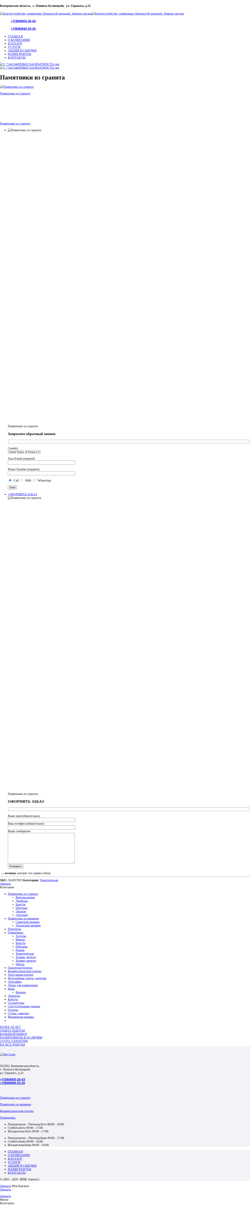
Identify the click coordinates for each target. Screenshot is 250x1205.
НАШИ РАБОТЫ (19, 54)
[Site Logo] (7, 1054)
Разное (20, 950)
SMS (27, 480)
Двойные (22, 901)
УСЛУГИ (14, 47)
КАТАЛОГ (15, 43)
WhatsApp (43, 480)
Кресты (21, 904)
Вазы (11, 988)
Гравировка (15, 932)
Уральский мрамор (28, 925)
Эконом (21, 911)
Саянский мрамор (27, 922)
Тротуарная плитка (20, 974)
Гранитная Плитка (20, 967)
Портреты (14, 929)
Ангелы (21, 936)
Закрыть (5, 883)
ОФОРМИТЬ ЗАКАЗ (22, 494)
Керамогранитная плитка (24, 971)
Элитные (22, 915)
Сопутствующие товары (24, 1006)
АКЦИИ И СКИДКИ (22, 50)
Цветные (22, 908)
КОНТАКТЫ (17, 57)
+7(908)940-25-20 (23, 28)
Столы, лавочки (18, 1013)
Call (15, 480)
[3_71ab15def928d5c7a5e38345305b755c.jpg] (29, 64)
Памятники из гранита (23, 893)
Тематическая (49, 880)
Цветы (20, 964)
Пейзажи (22, 946)
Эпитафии (15, 981)
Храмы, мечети (26, 957)
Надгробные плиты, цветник (27, 978)
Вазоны (21, 992)
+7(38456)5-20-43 (23, 21)
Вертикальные (25, 897)
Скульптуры (16, 1002)
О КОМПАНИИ (19, 40)
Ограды (13, 1009)
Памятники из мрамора (23, 918)
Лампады (14, 995)
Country (13, 448)
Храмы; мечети (26, 960)
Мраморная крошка (21, 1017)
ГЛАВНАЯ (15, 36)
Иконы (20, 939)
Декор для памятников (23, 985)
